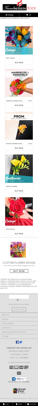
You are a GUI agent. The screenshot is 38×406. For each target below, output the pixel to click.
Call (6, 404)
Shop (10, 14)
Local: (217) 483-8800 (19, 357)
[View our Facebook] (17, 343)
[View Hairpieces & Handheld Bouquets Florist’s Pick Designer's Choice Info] (19, 83)
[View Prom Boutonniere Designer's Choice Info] (19, 169)
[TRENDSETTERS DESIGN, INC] (19, 10)
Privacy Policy (5, 398)
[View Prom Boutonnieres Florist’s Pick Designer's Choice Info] (19, 126)
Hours (32, 404)
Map (19, 404)
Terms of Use (33, 398)
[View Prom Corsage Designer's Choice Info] (19, 211)
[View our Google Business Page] (20, 343)
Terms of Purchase (19, 398)
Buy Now (19, 62)
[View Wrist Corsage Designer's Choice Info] (19, 40)
